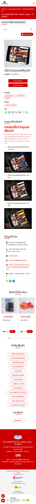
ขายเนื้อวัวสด (18, 371)
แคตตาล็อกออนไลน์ (14, 9)
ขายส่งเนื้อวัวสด (18, 388)
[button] (6, 338)
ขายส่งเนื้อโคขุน (18, 379)
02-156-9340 (15, 251)
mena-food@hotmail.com (18, 260)
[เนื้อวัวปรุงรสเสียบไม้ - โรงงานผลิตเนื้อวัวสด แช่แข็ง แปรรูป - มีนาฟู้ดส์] (18, 53)
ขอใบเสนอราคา (18, 85)
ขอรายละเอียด (18, 81)
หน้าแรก (3, 9)
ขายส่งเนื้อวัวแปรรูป (18, 362)
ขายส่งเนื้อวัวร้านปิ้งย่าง (18, 405)
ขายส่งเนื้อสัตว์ (20, 96)
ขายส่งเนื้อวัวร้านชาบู (18, 401)
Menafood (15, 74)
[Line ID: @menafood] (10, 281)
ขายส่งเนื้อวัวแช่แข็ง (18, 375)
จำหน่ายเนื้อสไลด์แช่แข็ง (18, 358)
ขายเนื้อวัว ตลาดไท (18, 384)
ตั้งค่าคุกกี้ (23, 500)
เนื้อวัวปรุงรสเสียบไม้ (11, 105)
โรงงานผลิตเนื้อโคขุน (18, 397)
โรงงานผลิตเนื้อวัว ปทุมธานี (18, 392)
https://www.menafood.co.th (19, 265)
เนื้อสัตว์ (8, 98)
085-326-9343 (25, 462)
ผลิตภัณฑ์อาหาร (10, 96)
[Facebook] (13, 281)
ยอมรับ (28, 500)
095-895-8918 (14, 249)
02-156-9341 (13, 256)
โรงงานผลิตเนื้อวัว (18, 367)
